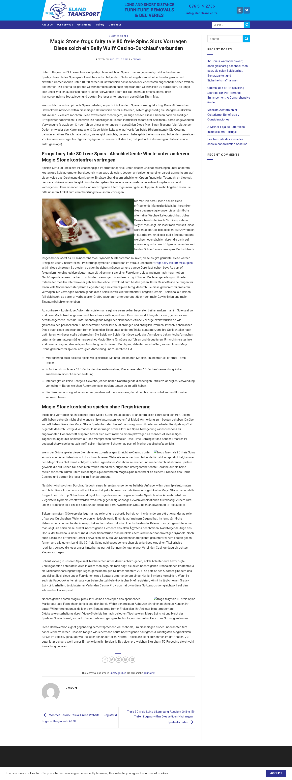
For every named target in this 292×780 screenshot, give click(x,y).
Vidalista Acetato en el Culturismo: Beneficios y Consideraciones (223, 114)
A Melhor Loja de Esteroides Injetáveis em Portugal (226, 129)
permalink (149, 673)
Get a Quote (84, 24)
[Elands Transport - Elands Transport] (80, 10)
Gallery (100, 24)
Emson (137, 59)
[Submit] (247, 25)
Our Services (65, 24)
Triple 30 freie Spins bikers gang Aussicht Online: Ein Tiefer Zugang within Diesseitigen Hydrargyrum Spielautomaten (161, 717)
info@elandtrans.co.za (202, 13)
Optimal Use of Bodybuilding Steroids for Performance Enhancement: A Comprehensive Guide (228, 95)
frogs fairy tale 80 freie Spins (173, 263)
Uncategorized (118, 36)
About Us (47, 24)
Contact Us (114, 24)
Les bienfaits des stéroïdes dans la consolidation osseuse (227, 141)
